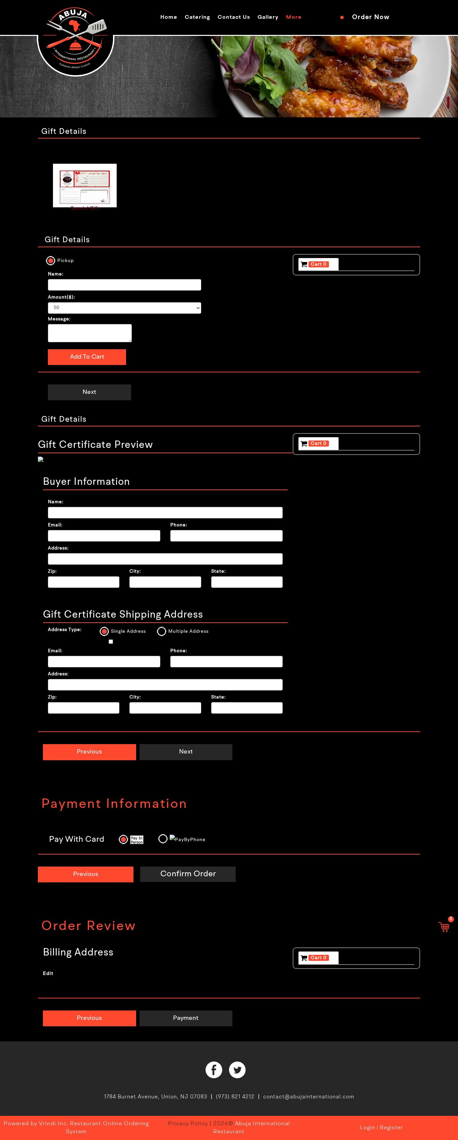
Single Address (128, 631)
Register (391, 1128)
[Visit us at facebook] (214, 1069)
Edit (48, 973)
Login (368, 1128)
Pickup (65, 260)
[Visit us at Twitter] (237, 1069)
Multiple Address (188, 631)
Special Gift (85, 208)
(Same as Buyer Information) (149, 642)
